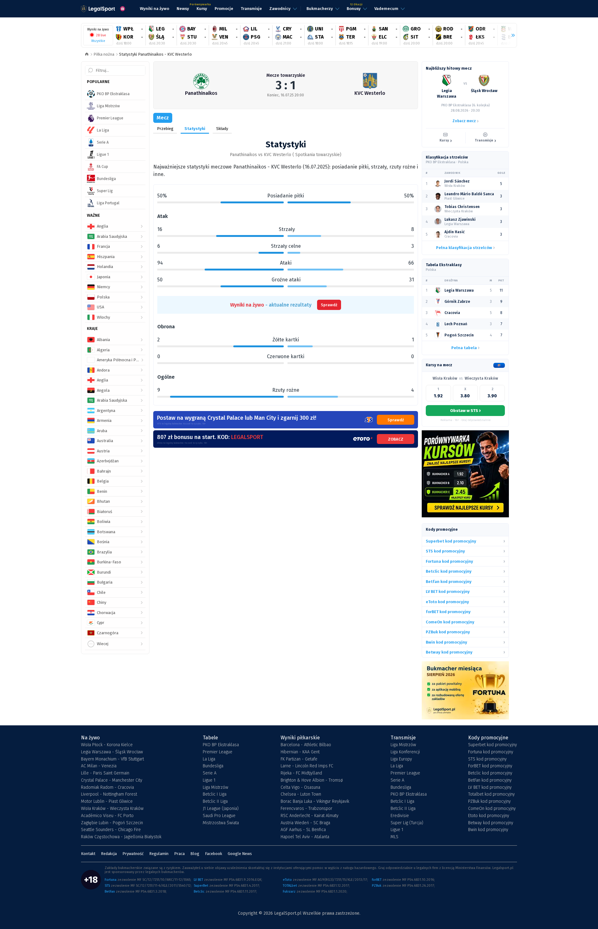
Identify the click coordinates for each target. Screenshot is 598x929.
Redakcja (109, 853)
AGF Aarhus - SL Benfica (303, 829)
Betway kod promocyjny (490, 822)
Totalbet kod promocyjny (491, 794)
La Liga (209, 759)
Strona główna (87, 55)
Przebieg (165, 128)
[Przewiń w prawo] (510, 35)
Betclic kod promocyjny (490, 773)
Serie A (209, 773)
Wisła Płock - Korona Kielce (107, 744)
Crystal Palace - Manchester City (111, 780)
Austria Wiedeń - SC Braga (305, 822)
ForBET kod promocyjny (490, 766)
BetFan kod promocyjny (490, 780)
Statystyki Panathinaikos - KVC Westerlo (155, 54)
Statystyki (194, 128)
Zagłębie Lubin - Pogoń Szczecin (112, 822)
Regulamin (158, 853)
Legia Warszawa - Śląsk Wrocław (112, 752)
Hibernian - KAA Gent (300, 752)
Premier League (217, 752)
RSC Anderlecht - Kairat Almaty (310, 815)
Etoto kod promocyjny (488, 815)
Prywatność (133, 853)
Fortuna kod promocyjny (490, 752)
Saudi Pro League (219, 815)
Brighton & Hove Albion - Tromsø (312, 780)
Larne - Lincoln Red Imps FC (307, 766)
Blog (194, 853)
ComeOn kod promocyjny (492, 808)
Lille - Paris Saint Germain (105, 773)
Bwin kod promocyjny (488, 829)
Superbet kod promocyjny (492, 744)
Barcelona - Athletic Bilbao (306, 744)
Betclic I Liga (214, 794)
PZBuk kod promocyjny (489, 801)
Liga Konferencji (405, 752)
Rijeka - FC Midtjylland (301, 773)
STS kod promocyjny (487, 759)
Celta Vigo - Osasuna (300, 787)
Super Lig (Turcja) (407, 822)
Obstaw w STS (465, 410)
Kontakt (88, 853)
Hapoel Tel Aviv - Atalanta (305, 836)
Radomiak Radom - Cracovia (107, 787)
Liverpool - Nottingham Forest (109, 794)
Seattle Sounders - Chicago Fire (111, 829)
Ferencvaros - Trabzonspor (306, 808)
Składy (222, 128)
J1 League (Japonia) (221, 808)
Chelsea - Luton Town (301, 794)
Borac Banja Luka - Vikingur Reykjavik (315, 801)
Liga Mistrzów (215, 787)
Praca (179, 853)
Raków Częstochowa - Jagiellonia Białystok (121, 836)
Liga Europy (401, 759)
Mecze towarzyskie (285, 75)
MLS (394, 836)
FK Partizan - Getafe (299, 759)
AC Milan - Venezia (98, 766)
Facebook (213, 853)
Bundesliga (213, 766)
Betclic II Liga (215, 801)
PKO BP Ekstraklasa (221, 744)
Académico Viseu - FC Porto (107, 815)
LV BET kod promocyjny (490, 787)
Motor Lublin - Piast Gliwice (107, 801)
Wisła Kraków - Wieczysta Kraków (112, 808)
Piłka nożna (103, 54)
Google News (240, 853)
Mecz (163, 118)
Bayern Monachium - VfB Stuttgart (112, 759)
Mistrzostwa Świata (221, 822)
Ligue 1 (209, 780)
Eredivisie (400, 815)
